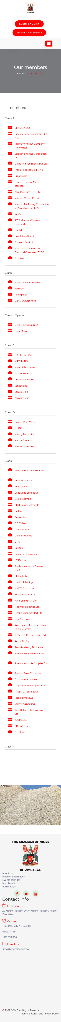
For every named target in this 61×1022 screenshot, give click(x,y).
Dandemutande (23, 535)
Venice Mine (21, 391)
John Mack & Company (27, 282)
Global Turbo (21, 576)
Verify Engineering (25, 704)
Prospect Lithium (24, 379)
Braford (19, 511)
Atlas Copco (21, 486)
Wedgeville (21, 720)
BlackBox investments (27, 505)
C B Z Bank (21, 523)
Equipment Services (26, 554)
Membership (9, 883)
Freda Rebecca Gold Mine (29, 169)
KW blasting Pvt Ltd (26, 600)
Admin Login (9, 886)
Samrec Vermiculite (25, 446)
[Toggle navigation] (48, 44)
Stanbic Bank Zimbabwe (28, 673)
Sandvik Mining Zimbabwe (29, 647)
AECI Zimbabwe (23, 480)
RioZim (19, 214)
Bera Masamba (23, 498)
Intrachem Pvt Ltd (25, 594)
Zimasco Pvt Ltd (24, 242)
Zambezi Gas (22, 398)
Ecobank (19, 548)
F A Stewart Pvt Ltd (25, 355)
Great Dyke (21, 176)
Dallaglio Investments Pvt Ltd (31, 163)
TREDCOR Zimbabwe (26, 691)
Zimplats (19, 258)
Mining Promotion (25, 434)
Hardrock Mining (24, 582)
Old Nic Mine (22, 373)
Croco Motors (22, 529)
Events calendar (11, 880)
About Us (7, 873)
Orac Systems (22, 619)
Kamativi (19, 288)
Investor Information (13, 876)
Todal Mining (21, 331)
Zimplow (19, 732)
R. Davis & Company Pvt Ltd (30, 635)
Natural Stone (22, 440)
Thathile (19, 230)
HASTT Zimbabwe (24, 588)
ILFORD (19, 428)
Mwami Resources (25, 367)
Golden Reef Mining (25, 422)
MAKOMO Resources (26, 325)
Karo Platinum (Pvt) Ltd (28, 192)
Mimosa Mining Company (29, 198)
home (20, 73)
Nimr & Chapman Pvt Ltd (28, 613)
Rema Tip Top (22, 641)
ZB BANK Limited (24, 726)
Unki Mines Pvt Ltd (25, 236)
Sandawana (21, 385)
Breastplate (21, 517)
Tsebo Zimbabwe (24, 697)
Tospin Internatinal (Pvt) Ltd (30, 685)
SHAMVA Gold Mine (25, 300)
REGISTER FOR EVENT (28, 32)
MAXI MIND (21, 361)
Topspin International (26, 679)
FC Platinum (21, 560)
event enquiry (29, 23)
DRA (17, 541)
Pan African (21, 294)
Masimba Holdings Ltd (27, 606)
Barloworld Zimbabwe (26, 492)
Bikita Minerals (22, 127)
